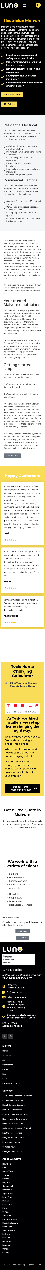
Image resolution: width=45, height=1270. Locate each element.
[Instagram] (10, 1036)
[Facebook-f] (4, 1036)
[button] (24, 6)
